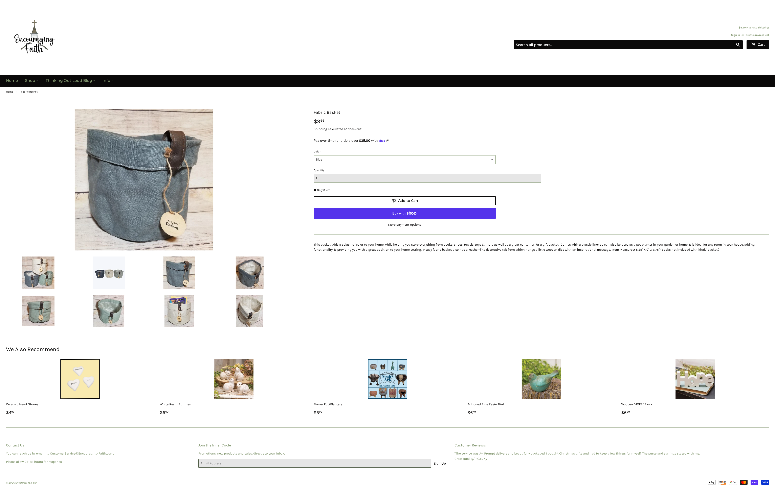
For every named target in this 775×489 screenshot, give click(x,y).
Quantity (319, 170)
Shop (30, 80)
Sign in (735, 34)
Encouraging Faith (26, 482)
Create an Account (757, 34)
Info (107, 80)
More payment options (404, 224)
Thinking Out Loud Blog (69, 80)
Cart (761, 45)
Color (317, 151)
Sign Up (440, 463)
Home (12, 80)
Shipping (320, 129)
